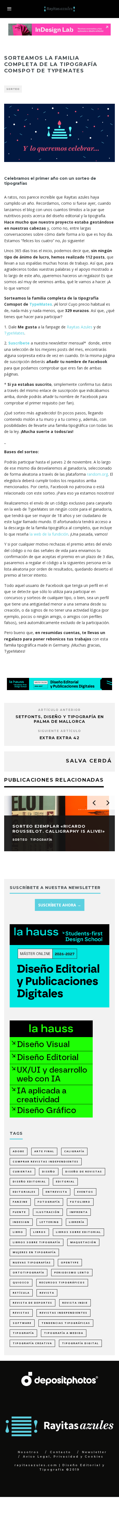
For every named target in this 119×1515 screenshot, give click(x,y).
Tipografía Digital (80, 1343)
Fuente (19, 1212)
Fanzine (20, 1202)
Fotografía (49, 1202)
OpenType (70, 1262)
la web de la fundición (49, 534)
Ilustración (48, 1212)
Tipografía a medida (63, 1333)
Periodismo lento (71, 1272)
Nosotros (28, 1452)
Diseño (48, 1171)
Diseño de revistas (83, 1171)
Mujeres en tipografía (34, 1252)
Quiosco (21, 1282)
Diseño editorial (29, 1181)
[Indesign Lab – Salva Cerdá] (59, 26)
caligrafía (74, 1151)
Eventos (85, 1192)
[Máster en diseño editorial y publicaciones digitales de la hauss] (59, 688)
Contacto (60, 1452)
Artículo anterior (59, 710)
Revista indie (75, 1302)
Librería (76, 1222)
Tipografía (23, 1333)
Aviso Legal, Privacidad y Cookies (63, 1456)
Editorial (65, 1181)
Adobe (18, 1151)
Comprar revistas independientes (46, 1161)
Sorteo (13, 89)
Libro (18, 1232)
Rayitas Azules (79, 327)
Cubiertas (22, 1171)
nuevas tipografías (32, 1262)
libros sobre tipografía (36, 1242)
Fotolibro (80, 1202)
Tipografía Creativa (32, 1343)
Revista (47, 1292)
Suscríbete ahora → (59, 905)
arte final (44, 1151)
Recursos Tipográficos (62, 1282)
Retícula (21, 1292)
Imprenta (79, 1212)
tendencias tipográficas (66, 1323)
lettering (49, 1222)
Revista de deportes (32, 1302)
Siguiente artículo (59, 731)
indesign (21, 1222)
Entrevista (56, 1192)
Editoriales (24, 1192)
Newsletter (94, 1452)
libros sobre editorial (78, 1232)
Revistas (21, 1312)
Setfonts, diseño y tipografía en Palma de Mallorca (59, 719)
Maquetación (83, 1242)
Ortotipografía (28, 1272)
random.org (97, 474)
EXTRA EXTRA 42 (59, 737)
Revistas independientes (63, 1312)
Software (22, 1323)
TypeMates (40, 304)
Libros (39, 1232)
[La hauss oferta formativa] (51, 1116)
